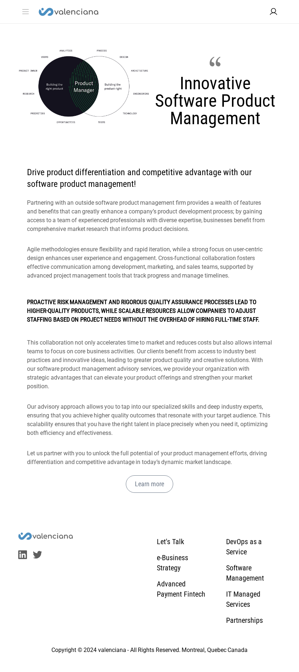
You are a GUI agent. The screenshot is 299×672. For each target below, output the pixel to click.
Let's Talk (170, 541)
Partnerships (244, 620)
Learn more (149, 484)
